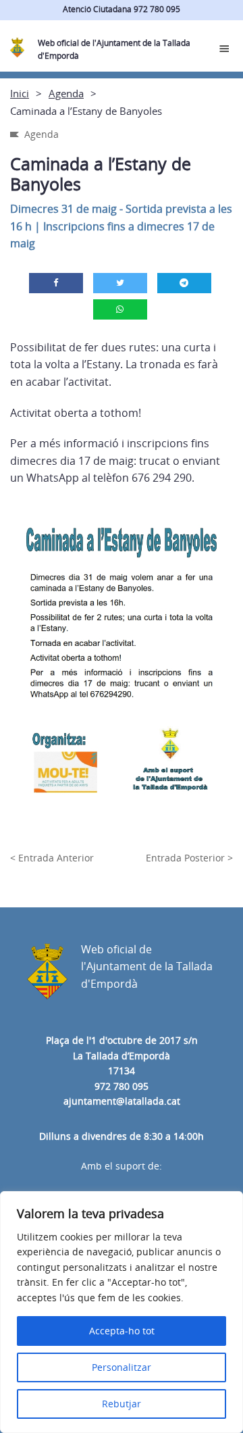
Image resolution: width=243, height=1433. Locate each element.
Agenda (66, 93)
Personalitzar (121, 1367)
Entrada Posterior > (189, 857)
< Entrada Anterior (52, 857)
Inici (19, 93)
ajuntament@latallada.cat (121, 1101)
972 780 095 (121, 1086)
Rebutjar (121, 1403)
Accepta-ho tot (122, 1330)
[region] (121, 1312)
